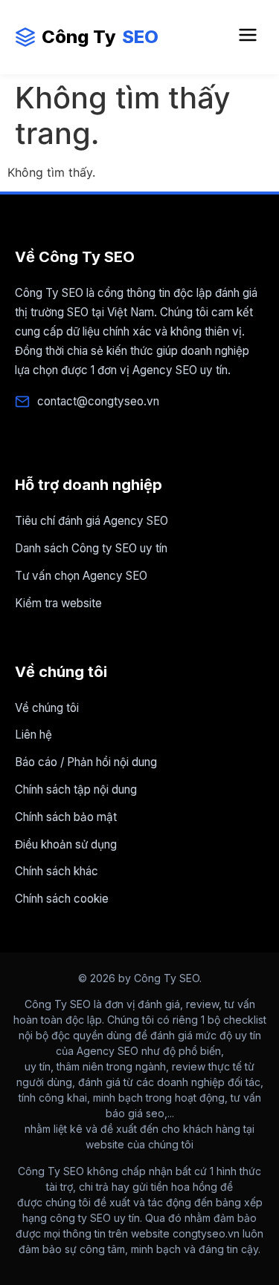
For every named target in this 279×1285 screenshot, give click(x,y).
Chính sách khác (56, 871)
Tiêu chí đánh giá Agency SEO (91, 521)
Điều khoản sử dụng (66, 844)
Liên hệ (33, 734)
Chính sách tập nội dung (76, 789)
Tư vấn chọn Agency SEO (81, 576)
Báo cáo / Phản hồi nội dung (86, 762)
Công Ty (100, 37)
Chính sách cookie (62, 899)
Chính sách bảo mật (66, 817)
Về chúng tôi (47, 708)
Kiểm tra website (58, 603)
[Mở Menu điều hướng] (247, 37)
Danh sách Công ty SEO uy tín (91, 548)
